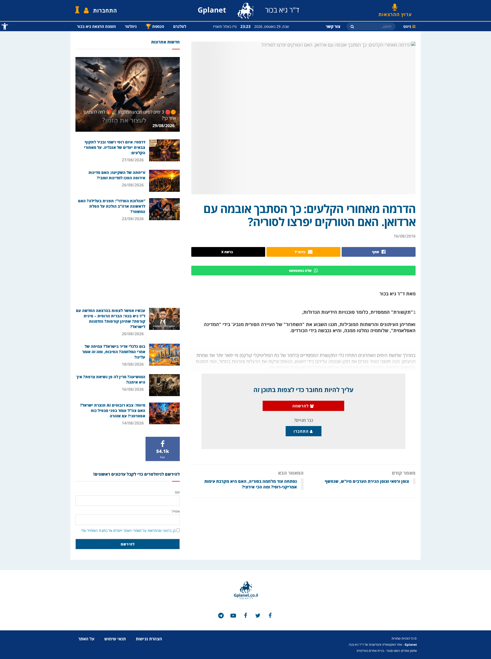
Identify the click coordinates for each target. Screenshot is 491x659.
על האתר (86, 639)
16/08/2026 (133, 389)
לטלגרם (179, 26)
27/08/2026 (133, 160)
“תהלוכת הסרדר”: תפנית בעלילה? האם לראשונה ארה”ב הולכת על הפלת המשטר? (111, 206)
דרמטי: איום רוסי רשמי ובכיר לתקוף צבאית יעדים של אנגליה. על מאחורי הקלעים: (114, 147)
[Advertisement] (127, 264)
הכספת (155, 26)
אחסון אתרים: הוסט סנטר (401, 651)
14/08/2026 (133, 423)
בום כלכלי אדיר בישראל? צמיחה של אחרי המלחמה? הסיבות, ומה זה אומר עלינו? (113, 352)
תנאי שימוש (115, 639)
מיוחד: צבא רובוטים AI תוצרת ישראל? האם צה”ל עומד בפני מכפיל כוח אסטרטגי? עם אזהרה (112, 410)
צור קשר (333, 26)
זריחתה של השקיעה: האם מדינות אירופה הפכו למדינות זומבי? (116, 175)
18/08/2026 (133, 364)
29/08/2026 (163, 125)
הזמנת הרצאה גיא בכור (96, 26)
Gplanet (411, 644)
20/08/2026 (133, 334)
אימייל (176, 511)
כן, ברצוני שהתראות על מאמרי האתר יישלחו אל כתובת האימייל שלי (128, 530)
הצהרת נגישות (149, 639)
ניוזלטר (131, 26)
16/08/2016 (405, 236)
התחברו (302, 431)
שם (177, 492)
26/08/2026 (133, 185)
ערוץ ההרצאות (395, 12)
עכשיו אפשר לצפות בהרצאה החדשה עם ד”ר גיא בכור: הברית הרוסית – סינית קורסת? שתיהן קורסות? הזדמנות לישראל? (110, 318)
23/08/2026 (133, 218)
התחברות (105, 10)
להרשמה (301, 405)
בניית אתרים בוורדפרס (370, 651)
